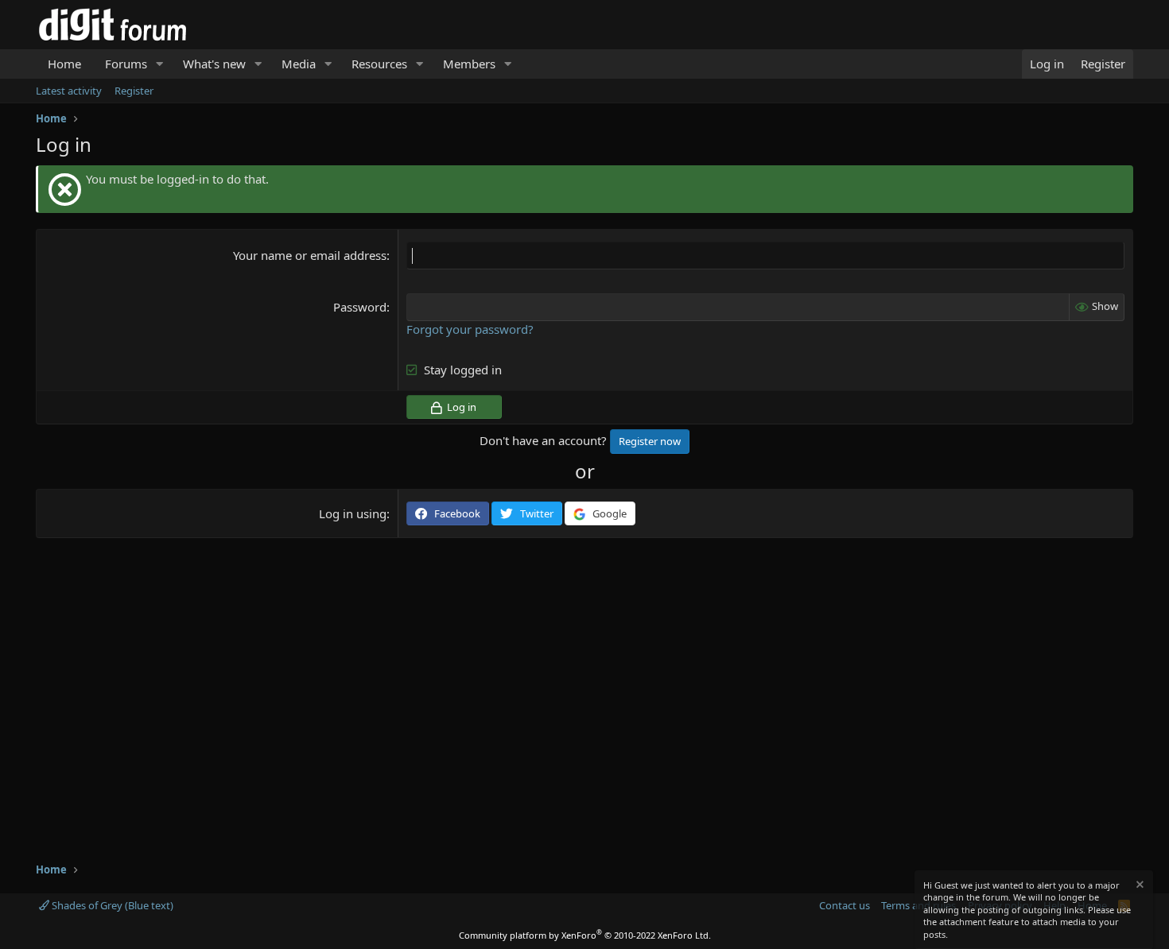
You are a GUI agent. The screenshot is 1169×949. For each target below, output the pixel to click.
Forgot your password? (470, 329)
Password (359, 307)
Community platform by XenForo (585, 935)
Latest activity (69, 90)
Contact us (844, 905)
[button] (160, 64)
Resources (379, 64)
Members (469, 64)
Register (134, 90)
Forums (126, 64)
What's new (214, 64)
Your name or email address (309, 255)
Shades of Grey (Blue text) (111, 905)
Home (64, 64)
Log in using (352, 513)
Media (299, 64)
